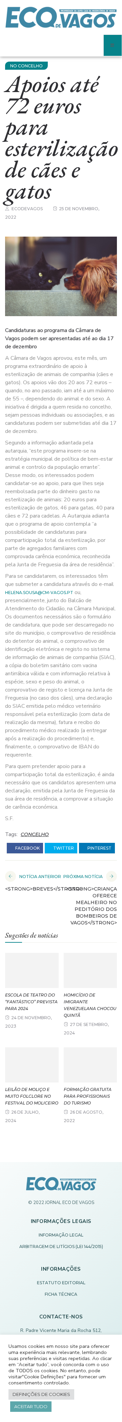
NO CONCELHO (26, 65)
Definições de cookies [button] (41, 1394)
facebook (27, 848)
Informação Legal (61, 1235)
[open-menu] (112, 45)
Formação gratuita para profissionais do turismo (87, 1096)
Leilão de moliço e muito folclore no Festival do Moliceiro (31, 1096)
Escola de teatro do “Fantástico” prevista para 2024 (31, 1001)
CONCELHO (35, 834)
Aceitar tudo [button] (30, 1406)
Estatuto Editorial (61, 1282)
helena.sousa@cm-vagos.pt (39, 592)
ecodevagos (27, 208)
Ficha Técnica (61, 1294)
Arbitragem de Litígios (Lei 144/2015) (61, 1246)
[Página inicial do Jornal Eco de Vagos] (61, 1187)
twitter (63, 848)
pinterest (98, 848)
